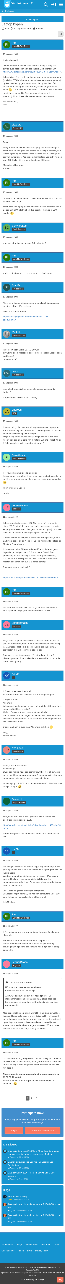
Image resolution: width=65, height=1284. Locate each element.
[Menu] (61, 5)
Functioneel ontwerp (17, 1196)
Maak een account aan (43, 1130)
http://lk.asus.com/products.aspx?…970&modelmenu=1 (29, 577)
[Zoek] (46, 5)
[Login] (53, 4)
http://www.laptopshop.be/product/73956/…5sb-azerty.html (31, 72)
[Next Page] (36, 1098)
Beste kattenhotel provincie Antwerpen (25, 1273)
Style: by (32, 1280)
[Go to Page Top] (60, 1279)
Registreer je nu (39, 1119)
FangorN (11, 1211)
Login (14, 1130)
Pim (7, 28)
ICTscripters (13, 1157)
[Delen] (60, 34)
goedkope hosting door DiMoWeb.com (44, 1267)
